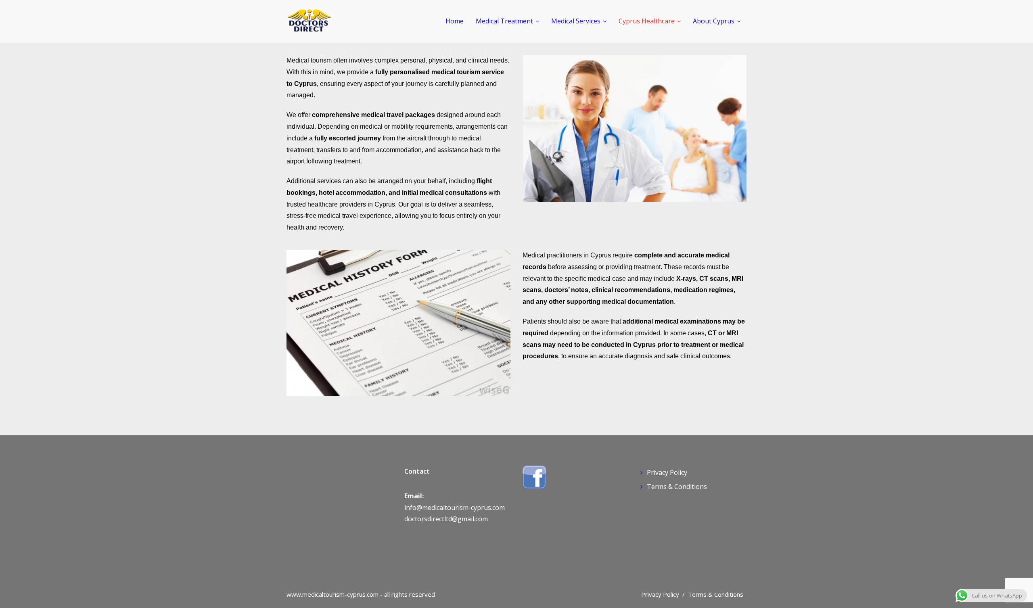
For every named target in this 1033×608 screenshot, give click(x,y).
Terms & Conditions (677, 486)
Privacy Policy (667, 472)
